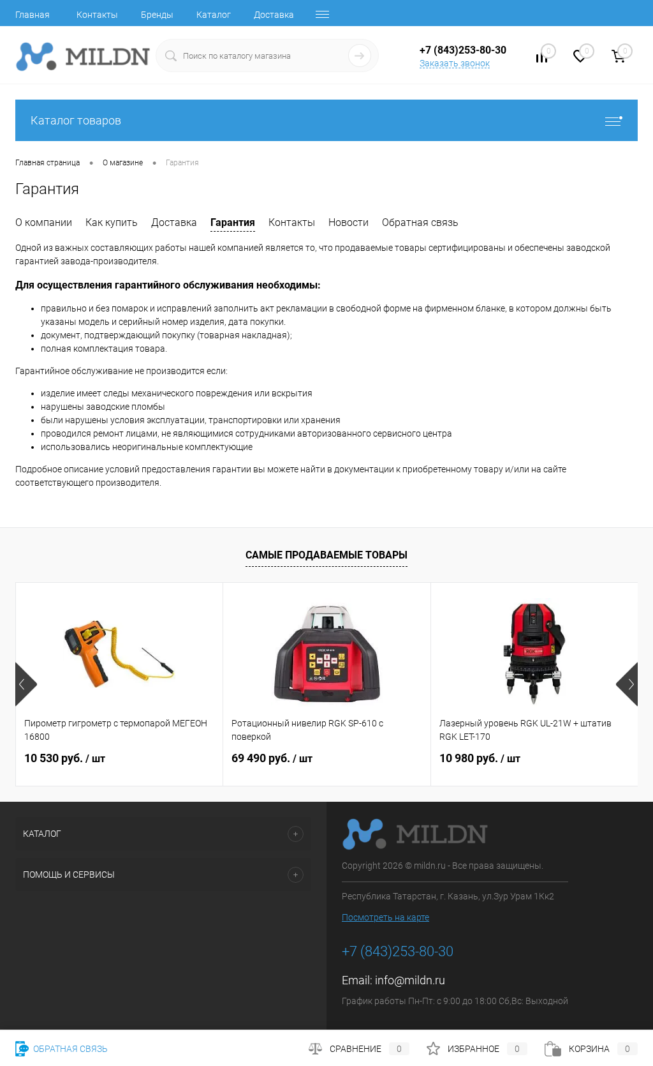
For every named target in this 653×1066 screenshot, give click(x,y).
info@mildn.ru (410, 980)
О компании (43, 222)
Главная (32, 15)
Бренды (157, 15)
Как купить (111, 222)
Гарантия (232, 222)
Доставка (274, 15)
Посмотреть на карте (385, 917)
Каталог (213, 15)
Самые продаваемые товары (326, 555)
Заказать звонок (455, 63)
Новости (348, 222)
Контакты (97, 15)
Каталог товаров (76, 120)
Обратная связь (420, 222)
